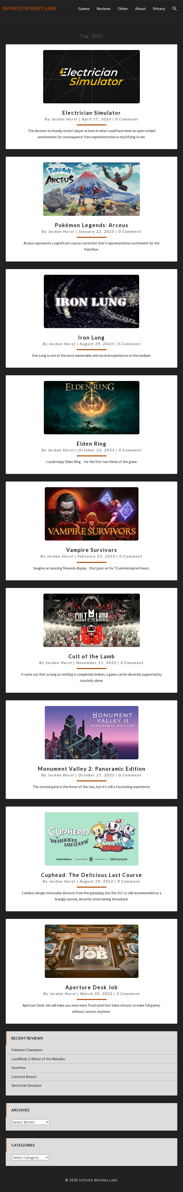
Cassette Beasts (24, 1076)
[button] (175, 9)
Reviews (104, 8)
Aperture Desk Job (91, 987)
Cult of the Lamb (91, 656)
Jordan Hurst (64, 119)
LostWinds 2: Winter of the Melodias (38, 1059)
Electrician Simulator (91, 113)
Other (123, 8)
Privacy (159, 8)
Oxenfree (18, 1067)
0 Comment (126, 119)
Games (84, 8)
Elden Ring (91, 443)
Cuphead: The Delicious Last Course (91, 875)
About (140, 8)
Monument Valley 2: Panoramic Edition (92, 769)
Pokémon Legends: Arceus (91, 225)
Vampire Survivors (91, 550)
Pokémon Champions (27, 1050)
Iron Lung (91, 337)
